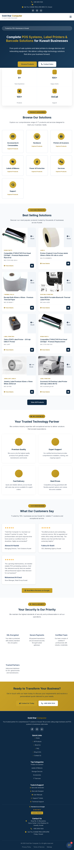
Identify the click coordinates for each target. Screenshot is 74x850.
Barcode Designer (38, 791)
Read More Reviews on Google (38, 590)
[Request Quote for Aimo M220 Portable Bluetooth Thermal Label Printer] (68, 308)
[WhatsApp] (41, 10)
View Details (9, 265)
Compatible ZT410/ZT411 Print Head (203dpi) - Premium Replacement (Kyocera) (17, 255)
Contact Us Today (27, 703)
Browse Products (27, 64)
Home (38, 738)
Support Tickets (38, 798)
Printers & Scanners (37, 764)
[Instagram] (37, 10)
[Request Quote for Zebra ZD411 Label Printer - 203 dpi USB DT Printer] (32, 350)
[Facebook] (32, 10)
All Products (37, 741)
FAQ (37, 748)
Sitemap (49, 847)
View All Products (37, 402)
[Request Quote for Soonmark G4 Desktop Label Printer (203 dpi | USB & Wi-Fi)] (68, 392)
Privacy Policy (26, 847)
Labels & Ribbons (37, 768)
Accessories (37, 775)
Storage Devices (37, 771)
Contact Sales (48, 64)
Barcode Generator (38, 787)
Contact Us (37, 755)
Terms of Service (38, 847)
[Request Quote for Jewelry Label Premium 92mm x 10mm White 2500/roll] (32, 392)
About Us (38, 745)
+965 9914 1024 (38, 2)
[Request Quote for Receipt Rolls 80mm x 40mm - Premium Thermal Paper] (32, 308)
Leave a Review (37, 813)
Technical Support (38, 801)
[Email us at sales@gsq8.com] (37, 4)
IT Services (37, 778)
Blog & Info (37, 752)
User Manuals (38, 794)
